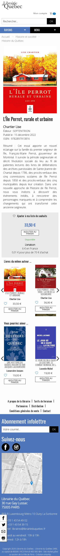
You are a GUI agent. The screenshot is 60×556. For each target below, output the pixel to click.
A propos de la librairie (19, 401)
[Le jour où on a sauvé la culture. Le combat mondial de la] (46, 342)
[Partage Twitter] (3, 524)
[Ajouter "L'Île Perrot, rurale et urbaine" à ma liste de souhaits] (6, 304)
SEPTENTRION (21, 131)
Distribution (37, 406)
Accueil (6, 36)
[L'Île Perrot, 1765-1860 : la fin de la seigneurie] (46, 276)
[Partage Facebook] (3, 517)
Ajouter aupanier (30, 232)
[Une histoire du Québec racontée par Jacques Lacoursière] (15, 343)
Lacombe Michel (46, 368)
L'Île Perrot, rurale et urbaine (14, 294)
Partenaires (22, 406)
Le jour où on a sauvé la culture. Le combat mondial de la (46, 362)
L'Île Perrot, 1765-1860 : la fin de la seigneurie (46, 292)
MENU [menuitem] (37, 30)
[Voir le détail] (15, 278)
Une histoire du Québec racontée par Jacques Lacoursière (14, 365)
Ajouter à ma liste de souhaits (31, 216)
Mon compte (40, 13)
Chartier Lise (12, 127)
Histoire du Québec (13, 40)
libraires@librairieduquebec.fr (28, 529)
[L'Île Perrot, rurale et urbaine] (15, 278)
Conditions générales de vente (24, 411)
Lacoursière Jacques (14, 370)
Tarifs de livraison (43, 401)
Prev (2, 290)
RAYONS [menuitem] (8, 30)
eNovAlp (47, 554)
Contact (47, 411)
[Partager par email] (3, 531)
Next (57, 290)
